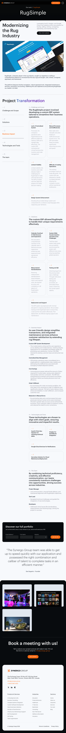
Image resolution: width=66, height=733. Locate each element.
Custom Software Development (15, 704)
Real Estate (35, 707)
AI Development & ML (13, 698)
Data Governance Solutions (14, 707)
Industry (37, 534)
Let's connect (33, 656)
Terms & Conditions (44, 726)
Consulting (35, 709)
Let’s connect (56, 2)
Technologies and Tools (11, 146)
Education (35, 698)
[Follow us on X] (9, 688)
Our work (29, 7)
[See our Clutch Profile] (15, 688)
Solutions (5, 122)
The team (5, 157)
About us (52, 700)
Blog (51, 709)
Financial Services (36, 700)
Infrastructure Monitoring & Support (16, 711)
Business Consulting (12, 700)
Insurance (35, 716)
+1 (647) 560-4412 (12, 683)
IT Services (35, 704)
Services (52, 704)
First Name (23, 534)
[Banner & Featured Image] (17, 598)
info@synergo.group (13, 681)
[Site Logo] (7, 3)
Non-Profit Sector (36, 711)
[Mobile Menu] (63, 3)
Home (52, 698)
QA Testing (10, 716)
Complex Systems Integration (15, 702)
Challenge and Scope (10, 110)
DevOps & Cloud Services (14, 709)
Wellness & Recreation (38, 714)
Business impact (8, 134)
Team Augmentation (12, 718)
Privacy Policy (55, 726)
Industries (53, 702)
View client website (44, 33)
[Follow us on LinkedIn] (12, 688)
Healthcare (35, 702)
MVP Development (12, 714)
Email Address (10, 534)
